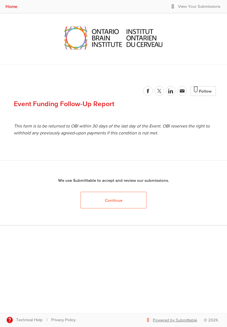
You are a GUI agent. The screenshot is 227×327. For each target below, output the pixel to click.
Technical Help (29, 320)
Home (11, 6)
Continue (113, 200)
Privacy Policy (63, 320)
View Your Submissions (199, 6)
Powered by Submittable (175, 320)
